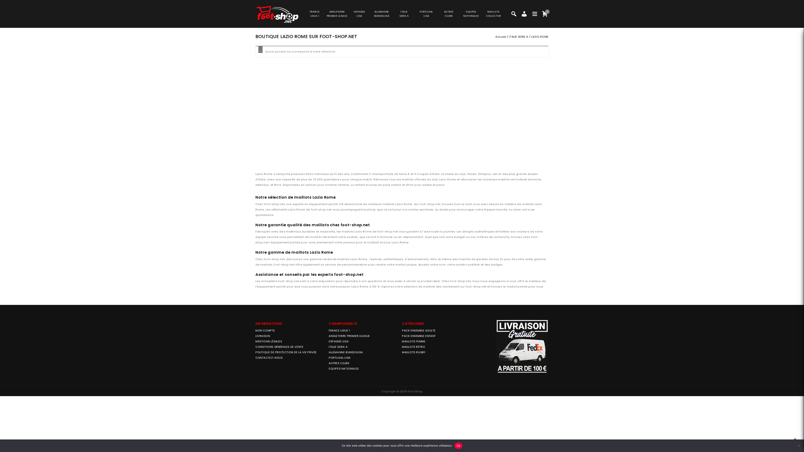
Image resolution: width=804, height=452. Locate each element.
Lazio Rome (403, 204)
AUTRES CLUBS (339, 363)
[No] (799, 446)
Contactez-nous (269, 358)
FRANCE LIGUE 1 (339, 331)
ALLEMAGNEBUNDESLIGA (381, 14)
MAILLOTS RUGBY (413, 352)
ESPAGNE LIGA (339, 341)
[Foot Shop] (277, 14)
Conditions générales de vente (279, 347)
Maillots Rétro (413, 347)
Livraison (262, 336)
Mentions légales (268, 341)
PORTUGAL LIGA (340, 358)
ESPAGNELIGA (359, 14)
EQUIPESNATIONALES (471, 14)
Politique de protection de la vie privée (286, 352)
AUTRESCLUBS (449, 14)
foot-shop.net (274, 204)
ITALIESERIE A (404, 14)
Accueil (500, 37)
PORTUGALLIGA (426, 14)
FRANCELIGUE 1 (315, 14)
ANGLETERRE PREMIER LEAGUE (337, 14)
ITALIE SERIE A (518, 37)
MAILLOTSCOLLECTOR (493, 14)
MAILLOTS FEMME (413, 341)
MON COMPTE (265, 331)
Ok (458, 445)
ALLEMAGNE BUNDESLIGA (346, 352)
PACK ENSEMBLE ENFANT (419, 336)
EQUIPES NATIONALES (344, 369)
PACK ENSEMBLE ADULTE (419, 331)
